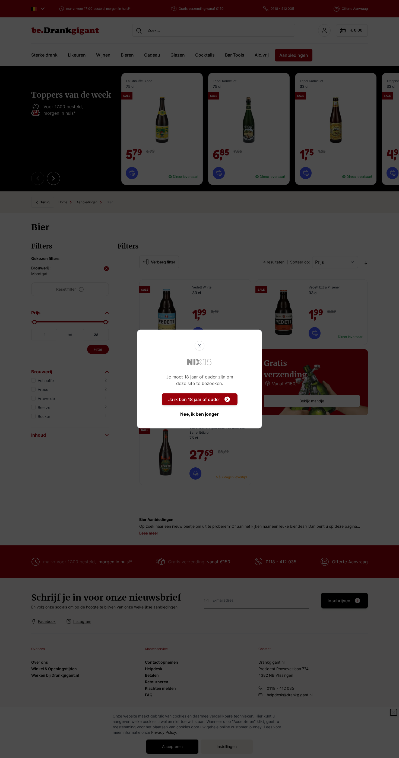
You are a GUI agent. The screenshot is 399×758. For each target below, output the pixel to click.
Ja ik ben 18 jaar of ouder (194, 399)
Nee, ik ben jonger (199, 414)
